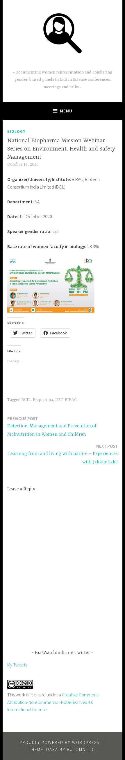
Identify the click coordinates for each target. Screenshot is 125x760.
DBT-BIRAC (66, 399)
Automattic (81, 749)
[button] (62, 33)
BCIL (26, 399)
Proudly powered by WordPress (59, 742)
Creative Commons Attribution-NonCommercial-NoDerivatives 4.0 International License (52, 702)
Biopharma (43, 399)
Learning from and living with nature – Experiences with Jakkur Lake (63, 454)
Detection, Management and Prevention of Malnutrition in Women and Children (52, 426)
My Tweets (17, 665)
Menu (66, 111)
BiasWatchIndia (63, 63)
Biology (16, 131)
